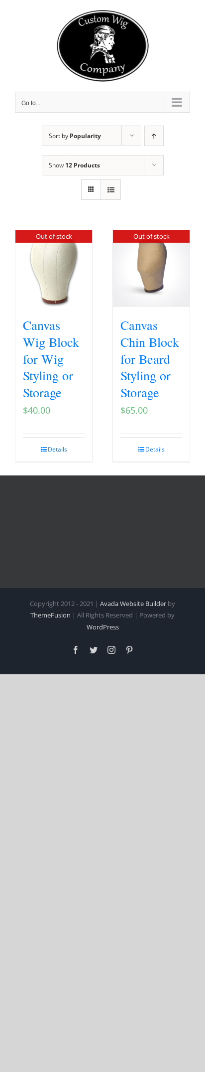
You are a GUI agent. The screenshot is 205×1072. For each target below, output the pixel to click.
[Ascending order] (154, 136)
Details (57, 449)
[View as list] (110, 189)
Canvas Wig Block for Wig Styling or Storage (51, 358)
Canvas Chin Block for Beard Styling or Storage (149, 358)
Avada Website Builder (133, 603)
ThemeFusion (50, 615)
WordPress (103, 626)
